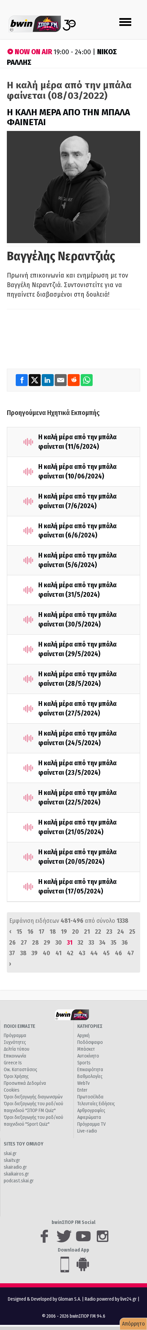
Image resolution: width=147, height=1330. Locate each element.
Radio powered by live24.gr (111, 1299)
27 (24, 942)
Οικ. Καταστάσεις (20, 1070)
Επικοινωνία (15, 1056)
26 (12, 942)
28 (35, 942)
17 (41, 931)
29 (47, 942)
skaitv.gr (12, 1160)
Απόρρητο (133, 1323)
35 (114, 942)
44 (94, 953)
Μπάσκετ (86, 1049)
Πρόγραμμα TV (91, 1124)
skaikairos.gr (16, 1174)
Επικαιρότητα (90, 1070)
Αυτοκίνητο (88, 1056)
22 (98, 931)
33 (91, 942)
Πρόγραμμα (15, 1035)
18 (53, 931)
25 (132, 931)
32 (80, 942)
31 (69, 942)
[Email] (61, 380)
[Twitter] (35, 380)
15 (19, 931)
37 (12, 953)
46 (118, 953)
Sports (84, 1063)
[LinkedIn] (48, 380)
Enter (82, 1090)
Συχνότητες (15, 1042)
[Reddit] (74, 380)
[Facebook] (22, 380)
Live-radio (87, 1131)
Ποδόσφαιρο (90, 1042)
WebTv (83, 1083)
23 (109, 931)
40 (46, 953)
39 (34, 953)
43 (82, 953)
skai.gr (10, 1153)
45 (106, 953)
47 (130, 953)
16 (30, 931)
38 (23, 953)
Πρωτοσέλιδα (90, 1097)
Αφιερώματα (89, 1117)
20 (75, 931)
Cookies (11, 1090)
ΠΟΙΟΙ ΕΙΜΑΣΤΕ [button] (19, 1026)
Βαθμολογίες (90, 1076)
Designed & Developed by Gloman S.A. (44, 1299)
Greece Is (13, 1063)
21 (87, 931)
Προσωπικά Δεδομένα (25, 1083)
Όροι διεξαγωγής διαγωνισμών (33, 1097)
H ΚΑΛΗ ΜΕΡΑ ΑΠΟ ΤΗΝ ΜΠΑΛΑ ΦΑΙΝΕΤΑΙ (68, 117)
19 (64, 931)
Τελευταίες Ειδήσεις (96, 1104)
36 (125, 942)
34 (102, 942)
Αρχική (83, 1035)
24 (120, 931)
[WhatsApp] (87, 380)
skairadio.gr (15, 1167)
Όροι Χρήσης (16, 1076)
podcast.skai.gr (19, 1181)
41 (58, 953)
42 (70, 953)
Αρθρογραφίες (91, 1110)
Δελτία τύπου (16, 1049)
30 (58, 942)
